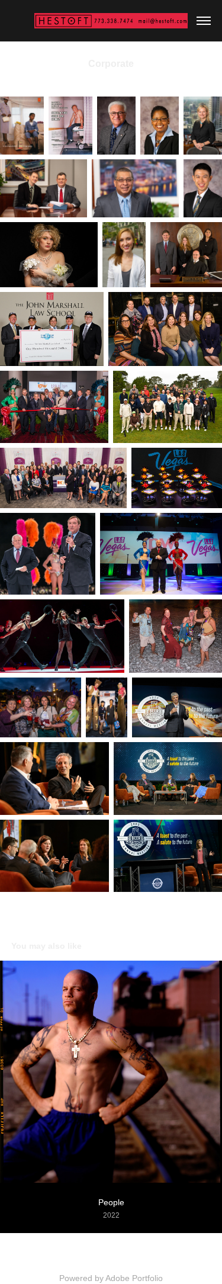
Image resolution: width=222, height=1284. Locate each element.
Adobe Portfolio (134, 1278)
